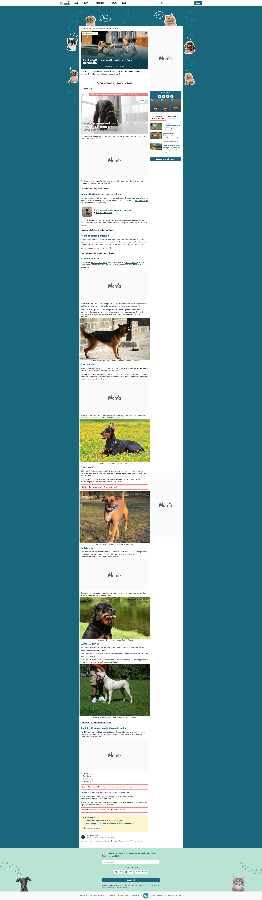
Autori (93, 896)
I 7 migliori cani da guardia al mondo (95, 189)
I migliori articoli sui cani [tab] (158, 117)
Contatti (102, 896)
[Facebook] (159, 96)
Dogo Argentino (122, 648)
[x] (163, 96)
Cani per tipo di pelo (168, 123)
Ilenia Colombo (110, 66)
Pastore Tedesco (131, 262)
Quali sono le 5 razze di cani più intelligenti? (98, 230)
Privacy (113, 896)
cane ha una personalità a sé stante (97, 242)
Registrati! (131, 880)
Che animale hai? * (131, 868)
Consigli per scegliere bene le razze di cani (98, 253)
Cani (89, 28)
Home (85, 28)
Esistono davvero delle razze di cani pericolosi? (99, 487)
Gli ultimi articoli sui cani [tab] (173, 117)
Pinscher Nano (88, 782)
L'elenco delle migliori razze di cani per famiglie (103, 820)
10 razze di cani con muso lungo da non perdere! (171, 137)
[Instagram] (167, 96)
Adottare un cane (98, 28)
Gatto (130, 872)
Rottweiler (124, 552)
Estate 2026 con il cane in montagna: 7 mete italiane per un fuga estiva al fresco (171, 149)
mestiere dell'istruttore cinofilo (113, 810)
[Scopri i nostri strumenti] (145, 895)
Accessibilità (160, 896)
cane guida (109, 312)
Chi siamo (83, 896)
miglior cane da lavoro (99, 262)
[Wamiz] (65, 3)
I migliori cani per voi (112, 28)
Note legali (124, 896)
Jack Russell (87, 776)
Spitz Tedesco (88, 779)
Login (198, 3)
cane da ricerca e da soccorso (124, 312)
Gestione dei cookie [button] (142, 896)
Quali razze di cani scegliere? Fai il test (96, 723)
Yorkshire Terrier (88, 773)
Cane (120, 872)
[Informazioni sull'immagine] (146, 33)
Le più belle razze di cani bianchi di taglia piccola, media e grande (171, 128)
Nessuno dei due (141, 872)
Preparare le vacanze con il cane (170, 142)
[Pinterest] (171, 96)
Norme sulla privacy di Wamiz (147, 885)
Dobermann (86, 368)
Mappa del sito (175, 896)
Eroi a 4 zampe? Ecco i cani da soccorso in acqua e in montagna (110, 824)
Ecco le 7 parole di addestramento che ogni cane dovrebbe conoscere (107, 787)
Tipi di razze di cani (168, 133)
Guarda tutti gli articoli (166, 159)
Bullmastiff (86, 471)
